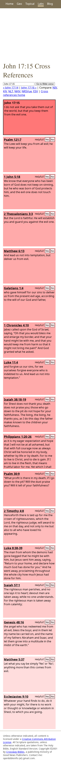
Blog (50, 4)
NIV (55, 87)
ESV (35, 91)
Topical (29, 4)
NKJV (17, 91)
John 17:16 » (28, 87)
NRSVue (27, 91)
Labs (41, 4)
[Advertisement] (30, 35)
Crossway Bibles (15, 751)
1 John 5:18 (12, 177)
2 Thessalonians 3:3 (18, 214)
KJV (5, 91)
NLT (10, 91)
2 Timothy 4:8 (14, 511)
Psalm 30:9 (12, 474)
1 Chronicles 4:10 (16, 325)
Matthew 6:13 (14, 251)
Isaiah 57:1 (12, 585)
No (52, 139)
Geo (19, 4)
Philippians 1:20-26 (18, 437)
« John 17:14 (10, 87)
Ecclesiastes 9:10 (16, 696)
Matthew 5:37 (14, 659)
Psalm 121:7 (12, 140)
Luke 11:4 (11, 362)
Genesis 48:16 (14, 622)
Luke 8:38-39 (13, 548)
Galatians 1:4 (13, 288)
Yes (47, 139)
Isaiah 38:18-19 (15, 399)
